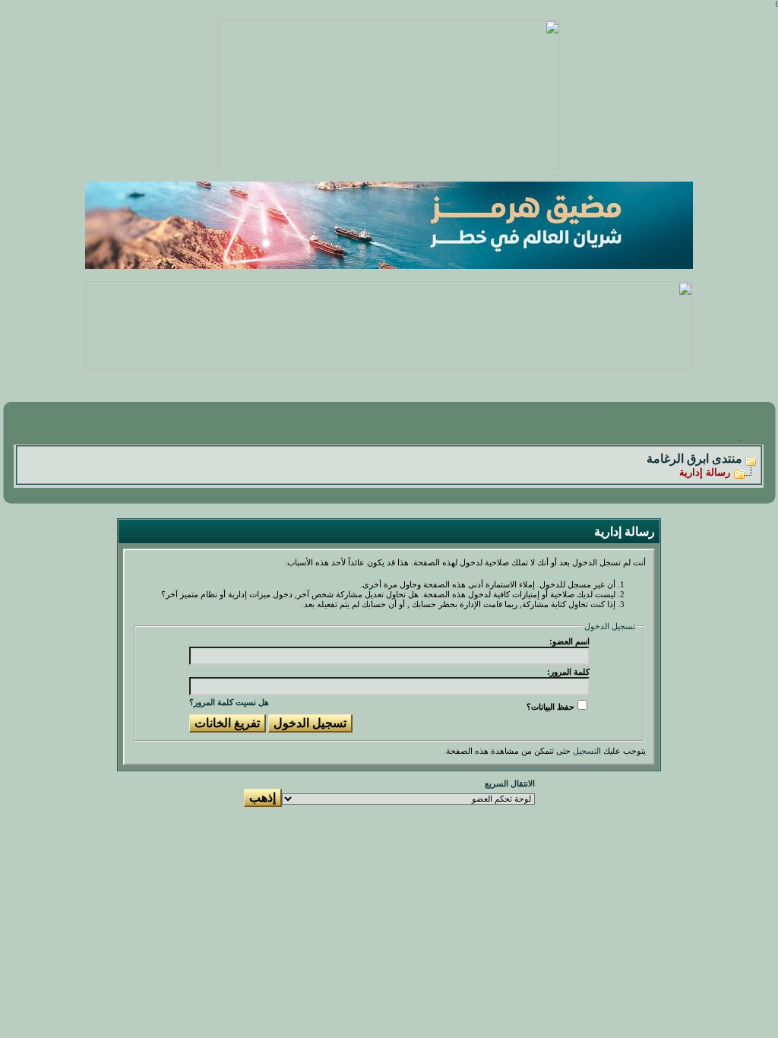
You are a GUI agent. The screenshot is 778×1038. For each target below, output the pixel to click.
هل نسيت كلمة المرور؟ (229, 702)
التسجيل (587, 751)
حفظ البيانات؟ (550, 706)
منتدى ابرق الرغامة (694, 458)
